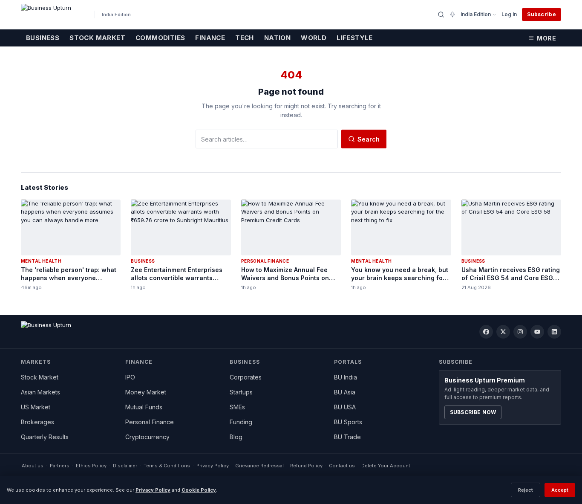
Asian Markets (40, 392)
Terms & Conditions (167, 466)
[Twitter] (503, 332)
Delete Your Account (385, 466)
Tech (244, 38)
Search (368, 139)
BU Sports (348, 422)
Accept (559, 490)
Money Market (145, 392)
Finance (210, 38)
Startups (241, 392)
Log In (509, 14)
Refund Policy (306, 466)
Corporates (246, 377)
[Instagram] (520, 332)
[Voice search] (452, 14)
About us (32, 466)
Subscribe (541, 14)
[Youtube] (537, 332)
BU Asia (344, 392)
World (313, 38)
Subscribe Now (473, 412)
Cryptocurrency (147, 436)
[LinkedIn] (554, 332)
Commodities (160, 38)
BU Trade (347, 436)
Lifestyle (355, 38)
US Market (35, 407)
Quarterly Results (45, 436)
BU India (345, 377)
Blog (236, 436)
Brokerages (37, 422)
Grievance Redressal (259, 466)
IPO (130, 377)
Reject (525, 490)
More (546, 38)
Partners (59, 466)
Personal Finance (149, 422)
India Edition (476, 14)
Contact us (342, 466)
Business (42, 38)
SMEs (237, 407)
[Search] (441, 14)
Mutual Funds (143, 407)
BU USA (345, 407)
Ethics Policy (91, 466)
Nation (277, 38)
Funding (241, 422)
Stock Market (97, 38)
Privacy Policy (212, 466)
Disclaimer (125, 466)
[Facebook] (486, 332)
